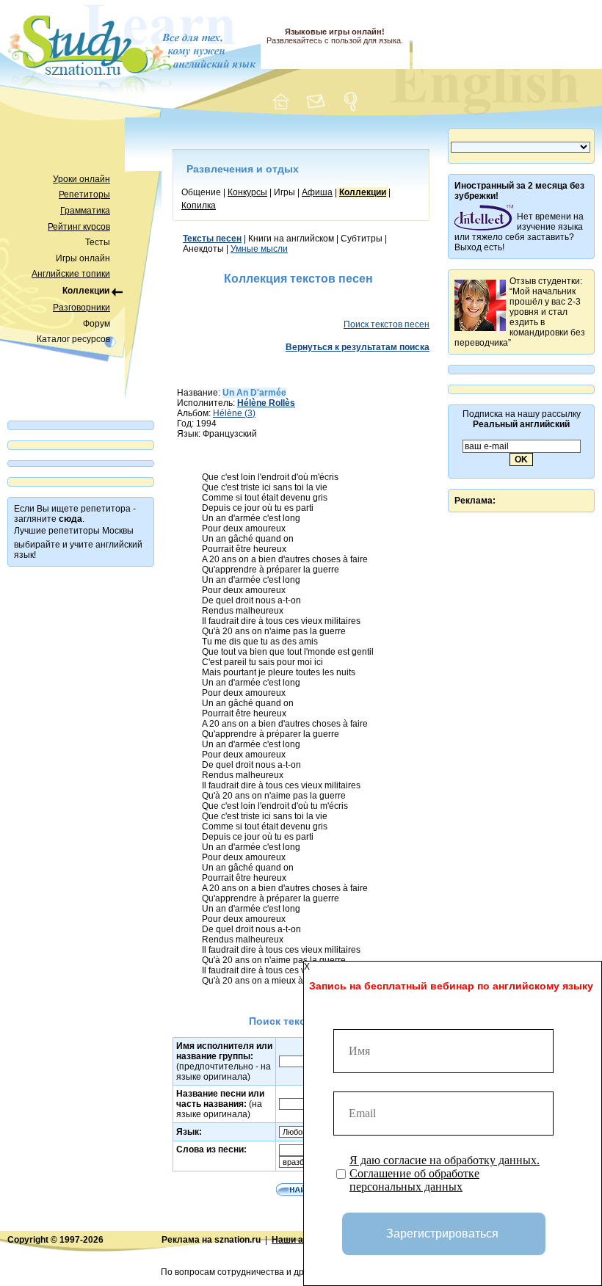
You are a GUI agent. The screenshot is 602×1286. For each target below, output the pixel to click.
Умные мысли (259, 249)
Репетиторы (84, 194)
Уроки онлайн (81, 179)
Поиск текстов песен (386, 324)
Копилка (198, 205)
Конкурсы (247, 192)
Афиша (317, 192)
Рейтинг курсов (79, 227)
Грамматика (85, 211)
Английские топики (71, 274)
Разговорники (81, 307)
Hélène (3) (234, 413)
